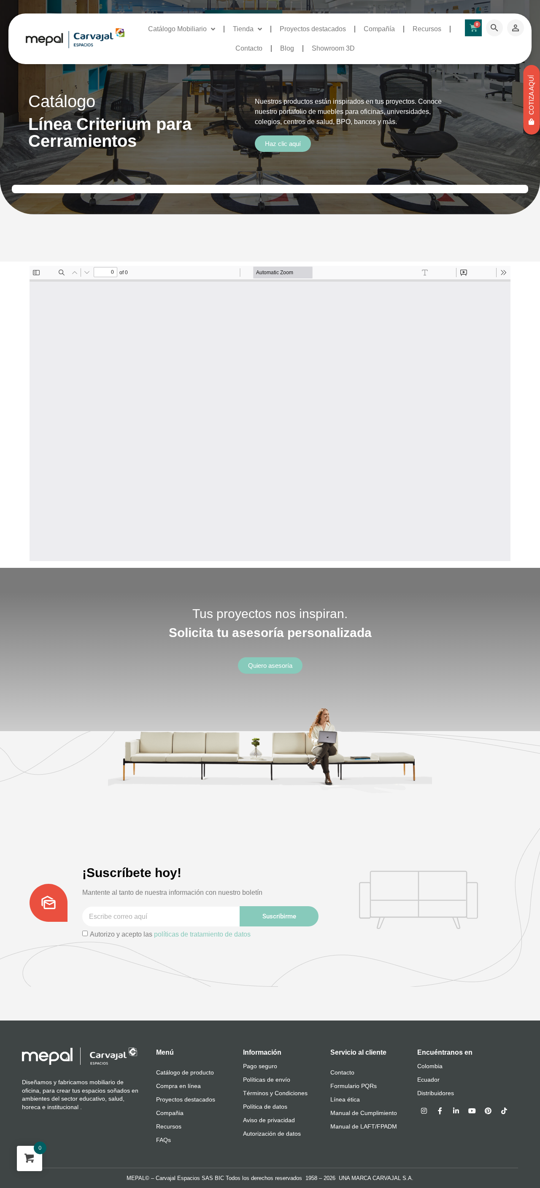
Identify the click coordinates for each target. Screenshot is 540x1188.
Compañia (170, 1113)
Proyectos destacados (313, 28)
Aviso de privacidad (269, 1120)
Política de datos (265, 1106)
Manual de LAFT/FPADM (363, 1126)
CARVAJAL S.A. (393, 1178)
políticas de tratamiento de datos (202, 934)
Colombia (430, 1066)
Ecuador (428, 1079)
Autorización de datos (272, 1133)
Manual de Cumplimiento (363, 1113)
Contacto (248, 48)
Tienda (243, 28)
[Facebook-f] (440, 1111)
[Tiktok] (504, 1111)
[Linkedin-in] (456, 1111)
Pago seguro (260, 1066)
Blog (287, 48)
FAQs (163, 1140)
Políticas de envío (266, 1079)
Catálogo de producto (185, 1072)
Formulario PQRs (353, 1086)
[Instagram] (424, 1111)
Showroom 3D (333, 48)
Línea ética (345, 1099)
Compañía (379, 28)
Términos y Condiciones (275, 1093)
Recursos (427, 28)
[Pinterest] (488, 1111)
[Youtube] (472, 1111)
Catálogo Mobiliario (177, 28)
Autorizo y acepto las (170, 934)
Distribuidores (435, 1093)
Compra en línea (178, 1086)
